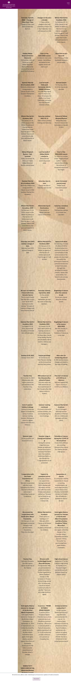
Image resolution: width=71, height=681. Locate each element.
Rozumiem (36, 678)
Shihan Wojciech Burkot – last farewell (27, 154)
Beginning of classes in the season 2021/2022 (61, 324)
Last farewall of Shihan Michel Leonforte (44, 154)
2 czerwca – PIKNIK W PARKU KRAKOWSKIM (44, 608)
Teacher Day (27, 376)
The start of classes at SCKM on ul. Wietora (61, 378)
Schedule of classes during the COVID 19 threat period (61, 438)
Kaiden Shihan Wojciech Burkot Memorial (27, 56)
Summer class (27, 436)
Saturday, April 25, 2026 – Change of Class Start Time (27, 20)
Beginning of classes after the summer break (61, 293)
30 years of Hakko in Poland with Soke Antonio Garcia (28, 293)
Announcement (61, 82)
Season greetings (44, 355)
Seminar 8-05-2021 (27, 355)
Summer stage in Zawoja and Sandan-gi (44, 438)
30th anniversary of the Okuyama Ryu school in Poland (44, 378)
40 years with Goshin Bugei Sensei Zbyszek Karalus (44, 561)
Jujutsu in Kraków (61, 241)
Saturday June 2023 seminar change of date (27, 244)
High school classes (61, 559)
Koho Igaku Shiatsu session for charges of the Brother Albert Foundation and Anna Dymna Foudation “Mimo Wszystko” (61, 518)
